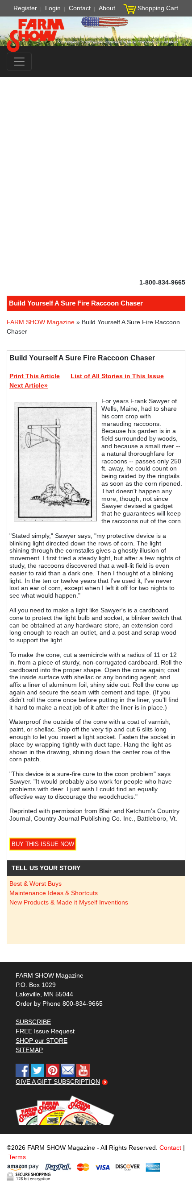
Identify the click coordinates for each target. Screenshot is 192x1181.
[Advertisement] (96, 177)
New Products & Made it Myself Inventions (68, 902)
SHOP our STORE (41, 1040)
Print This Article (34, 376)
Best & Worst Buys (35, 883)
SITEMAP (29, 1049)
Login (53, 8)
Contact (80, 8)
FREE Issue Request (45, 1031)
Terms (17, 1156)
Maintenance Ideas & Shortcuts (53, 892)
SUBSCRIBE (33, 1021)
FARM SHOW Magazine (41, 322)
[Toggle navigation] (19, 61)
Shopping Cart (158, 8)
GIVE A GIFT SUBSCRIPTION (58, 1081)
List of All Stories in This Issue (117, 376)
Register (25, 8)
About (107, 8)
